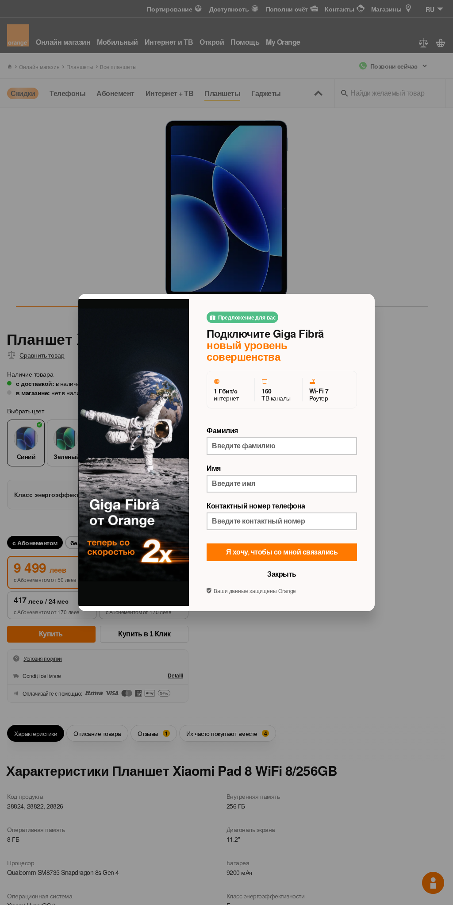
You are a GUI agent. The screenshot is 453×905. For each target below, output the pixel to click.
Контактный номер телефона (256, 506)
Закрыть (281, 574)
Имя (214, 468)
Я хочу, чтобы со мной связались (282, 552)
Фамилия (222, 431)
